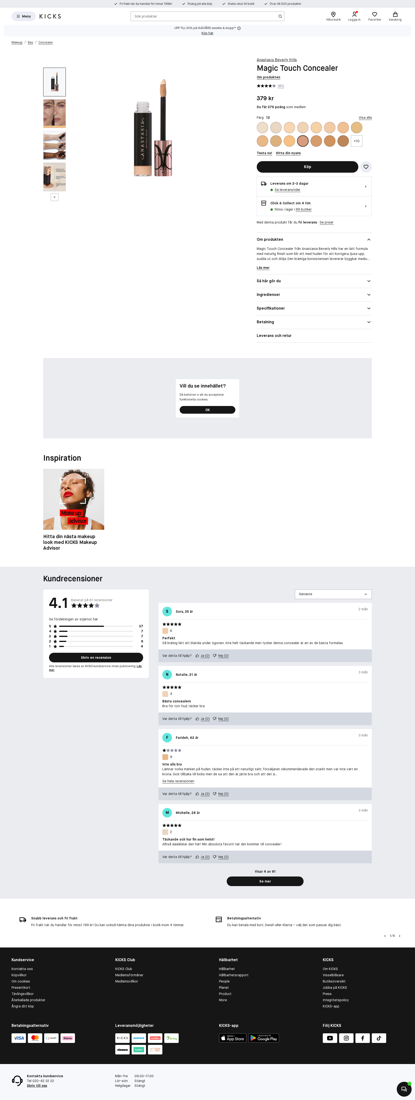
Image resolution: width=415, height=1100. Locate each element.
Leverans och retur (274, 335)
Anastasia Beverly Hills (277, 59)
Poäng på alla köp (200, 4)
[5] (316, 127)
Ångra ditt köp (23, 1006)
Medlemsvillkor (126, 981)
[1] (262, 127)
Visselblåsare (333, 975)
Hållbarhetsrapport (234, 975)
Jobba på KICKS (335, 987)
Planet (224, 987)
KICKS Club (123, 969)
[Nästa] (54, 197)
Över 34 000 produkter (285, 4)
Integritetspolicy (336, 1000)
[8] (356, 127)
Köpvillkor (19, 975)
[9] (262, 141)
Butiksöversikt (334, 981)
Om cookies (21, 981)
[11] (289, 141)
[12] (303, 141)
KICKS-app (331, 1006)
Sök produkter (146, 16)
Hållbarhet (227, 969)
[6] (330, 127)
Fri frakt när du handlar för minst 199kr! (146, 4)
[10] (276, 141)
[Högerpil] (399, 936)
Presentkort (21, 987)
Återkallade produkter (28, 1000)
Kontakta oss (22, 969)
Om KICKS (330, 969)
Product (225, 994)
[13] (316, 141)
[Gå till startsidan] (50, 16)
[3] (289, 127)
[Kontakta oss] (404, 1089)
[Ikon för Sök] (280, 16)
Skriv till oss (37, 1085)
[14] (330, 141)
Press (327, 994)
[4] (303, 127)
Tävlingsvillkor (23, 994)
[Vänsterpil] (385, 936)
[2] (276, 127)
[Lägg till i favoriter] (366, 167)
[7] (343, 127)
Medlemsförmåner (129, 975)
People (224, 981)
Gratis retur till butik (241, 4)
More (223, 1000)
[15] (343, 141)
